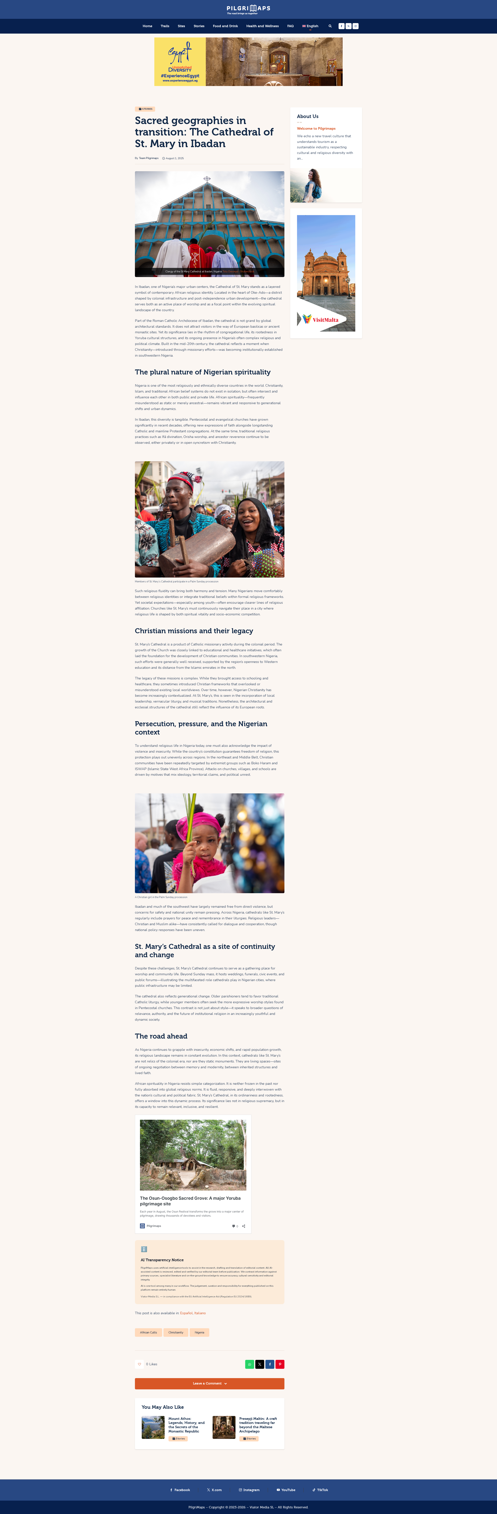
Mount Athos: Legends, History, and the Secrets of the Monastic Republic (187, 1425)
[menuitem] (310, 26)
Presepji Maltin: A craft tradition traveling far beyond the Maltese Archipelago (258, 1425)
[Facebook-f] (342, 26)
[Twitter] (349, 26)
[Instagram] (356, 26)
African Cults (148, 1332)
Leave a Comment (207, 1383)
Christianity (176, 1332)
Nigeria (199, 1332)
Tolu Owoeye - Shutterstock (238, 271)
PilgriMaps (197, 1507)
